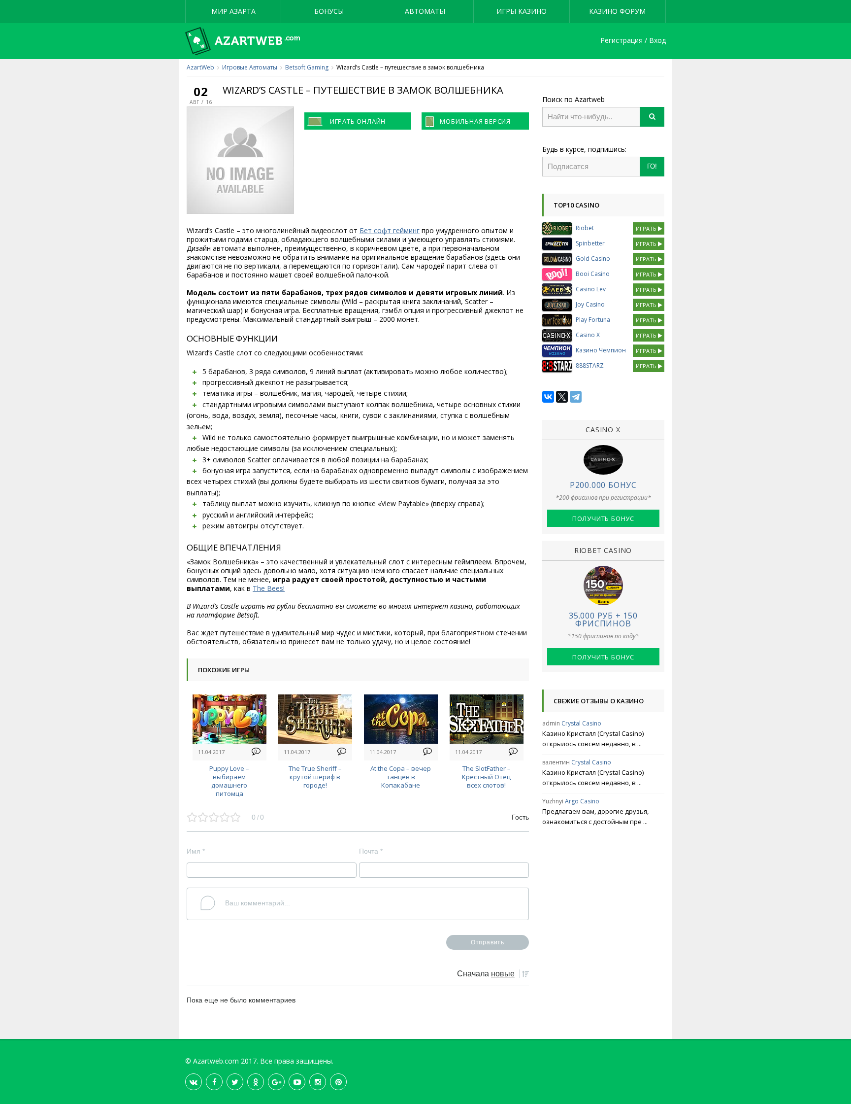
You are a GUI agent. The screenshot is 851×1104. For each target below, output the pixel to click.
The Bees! (269, 588)
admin (551, 723)
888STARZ (590, 365)
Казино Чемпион (601, 350)
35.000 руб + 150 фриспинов (603, 619)
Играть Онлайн (358, 121)
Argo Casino (582, 801)
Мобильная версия (475, 121)
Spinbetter (590, 243)
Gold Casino (593, 258)
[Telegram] (576, 397)
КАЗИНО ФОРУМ (617, 11)
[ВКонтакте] (548, 397)
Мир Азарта (233, 11)
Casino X (588, 335)
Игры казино (521, 11)
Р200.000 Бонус (603, 485)
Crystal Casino (581, 723)
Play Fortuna (593, 319)
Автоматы (425, 11)
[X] (562, 397)
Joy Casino (590, 304)
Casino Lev (591, 289)
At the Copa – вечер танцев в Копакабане (400, 777)
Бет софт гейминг (390, 230)
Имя (196, 851)
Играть (647, 228)
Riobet (585, 228)
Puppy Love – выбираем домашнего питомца (229, 780)
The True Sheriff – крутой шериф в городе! (315, 777)
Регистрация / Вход (633, 40)
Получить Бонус (603, 518)
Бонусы (329, 11)
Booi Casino (593, 274)
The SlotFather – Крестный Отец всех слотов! (486, 777)
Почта (371, 851)
